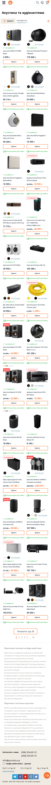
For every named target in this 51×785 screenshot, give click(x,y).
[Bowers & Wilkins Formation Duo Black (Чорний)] (28, 473)
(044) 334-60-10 (28, 755)
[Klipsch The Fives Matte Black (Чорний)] (28, 600)
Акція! (6, 325)
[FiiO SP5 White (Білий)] (5, 258)
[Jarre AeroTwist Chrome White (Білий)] (32, 298)
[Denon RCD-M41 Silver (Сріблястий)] (32, 385)
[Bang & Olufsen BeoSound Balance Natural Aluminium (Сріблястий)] (35, 515)
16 (33, 637)
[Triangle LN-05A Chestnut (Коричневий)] (8, 86)
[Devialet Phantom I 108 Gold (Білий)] (32, 44)
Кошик (48, 1)
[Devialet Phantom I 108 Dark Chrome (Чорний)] (28, 44)
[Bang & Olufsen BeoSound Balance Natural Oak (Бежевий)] (32, 515)
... (29, 637)
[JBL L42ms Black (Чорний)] (5, 298)
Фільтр (10, 21)
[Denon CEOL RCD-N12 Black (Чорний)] (28, 171)
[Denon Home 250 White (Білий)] (8, 473)
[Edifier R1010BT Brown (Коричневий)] (8, 44)
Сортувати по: (22, 20)
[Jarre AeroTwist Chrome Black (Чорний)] (35, 298)
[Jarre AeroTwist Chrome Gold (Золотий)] (28, 298)
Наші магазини (8, 771)
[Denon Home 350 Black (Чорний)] (8, 557)
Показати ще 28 (25, 631)
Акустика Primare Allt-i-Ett (36, 265)
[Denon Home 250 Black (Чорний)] (5, 473)
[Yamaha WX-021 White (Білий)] (8, 430)
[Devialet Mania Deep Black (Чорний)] (28, 86)
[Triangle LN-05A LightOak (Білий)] (5, 86)
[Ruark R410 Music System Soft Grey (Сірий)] (5, 213)
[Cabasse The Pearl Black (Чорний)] (28, 340)
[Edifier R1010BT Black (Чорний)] (5, 44)
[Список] (48, 21)
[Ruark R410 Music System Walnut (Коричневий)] (8, 213)
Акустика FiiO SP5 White (12, 265)
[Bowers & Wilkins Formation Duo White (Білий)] (32, 473)
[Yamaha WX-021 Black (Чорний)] (5, 430)
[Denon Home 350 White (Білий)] (5, 557)
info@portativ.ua (11, 760)
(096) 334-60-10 (28, 752)
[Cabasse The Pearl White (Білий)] (32, 340)
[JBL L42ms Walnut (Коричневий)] (8, 298)
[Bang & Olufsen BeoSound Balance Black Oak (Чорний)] (28, 515)
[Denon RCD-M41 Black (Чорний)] (28, 385)
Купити (13, 62)
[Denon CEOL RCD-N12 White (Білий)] (32, 171)
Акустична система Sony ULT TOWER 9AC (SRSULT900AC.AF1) (36, 222)
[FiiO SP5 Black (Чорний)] (8, 258)
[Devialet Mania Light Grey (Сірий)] (32, 86)
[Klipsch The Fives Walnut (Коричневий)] (32, 599)
